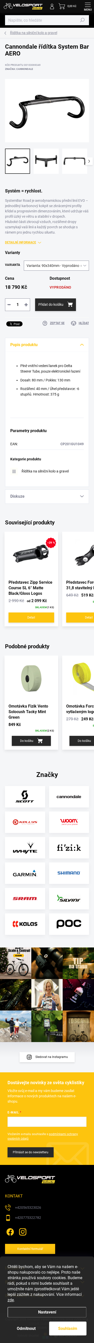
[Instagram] (22, 1231)
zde (11, 1300)
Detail (31, 617)
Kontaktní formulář (30, 1249)
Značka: (19, 69)
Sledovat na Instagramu (51, 1057)
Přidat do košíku (50, 304)
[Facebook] (9, 1231)
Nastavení (47, 1312)
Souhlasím (67, 1328)
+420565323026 (28, 1208)
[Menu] (87, 6)
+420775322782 (28, 1218)
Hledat (82, 20)
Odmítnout (26, 1328)
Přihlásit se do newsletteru (30, 1152)
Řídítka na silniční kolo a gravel (45, 471)
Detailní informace (20, 242)
